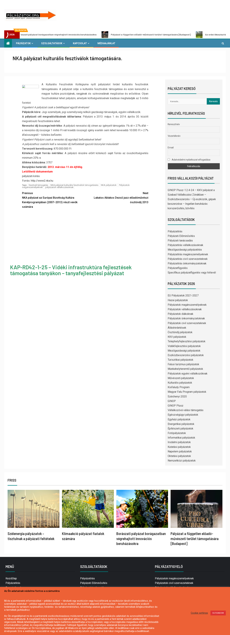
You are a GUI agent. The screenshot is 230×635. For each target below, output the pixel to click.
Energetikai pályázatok (181, 424)
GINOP (172, 401)
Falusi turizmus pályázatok (183, 364)
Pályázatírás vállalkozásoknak (185, 245)
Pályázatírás (175, 231)
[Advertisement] (85, 237)
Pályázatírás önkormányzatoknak (187, 263)
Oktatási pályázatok (179, 456)
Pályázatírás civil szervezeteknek (188, 259)
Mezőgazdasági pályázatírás (185, 249)
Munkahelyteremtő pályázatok (185, 368)
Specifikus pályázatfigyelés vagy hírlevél (192, 272)
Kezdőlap (11, 578)
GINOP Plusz (175, 405)
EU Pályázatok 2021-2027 (183, 295)
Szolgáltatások (51, 43)
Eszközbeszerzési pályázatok (186, 355)
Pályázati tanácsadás (180, 240)
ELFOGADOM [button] (218, 613)
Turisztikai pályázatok (180, 359)
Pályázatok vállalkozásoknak (185, 309)
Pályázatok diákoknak (180, 313)
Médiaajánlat (106, 43)
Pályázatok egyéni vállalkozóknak (187, 373)
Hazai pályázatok (178, 300)
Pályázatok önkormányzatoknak (186, 318)
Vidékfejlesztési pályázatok (184, 346)
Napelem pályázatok (180, 451)
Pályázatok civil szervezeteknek (187, 323)
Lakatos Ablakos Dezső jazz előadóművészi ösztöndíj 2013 (121, 198)
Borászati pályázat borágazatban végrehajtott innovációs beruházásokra (141, 538)
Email (171, 147)
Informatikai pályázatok (181, 437)
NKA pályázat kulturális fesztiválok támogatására (74, 185)
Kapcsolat (80, 43)
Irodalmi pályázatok (179, 442)
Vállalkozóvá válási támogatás (185, 410)
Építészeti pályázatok (180, 428)
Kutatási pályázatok (179, 447)
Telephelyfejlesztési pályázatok (186, 341)
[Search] (223, 43)
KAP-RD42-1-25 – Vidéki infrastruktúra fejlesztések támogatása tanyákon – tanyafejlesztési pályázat (71, 270)
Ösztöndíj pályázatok (180, 332)
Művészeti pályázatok (181, 378)
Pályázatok (23, 43)
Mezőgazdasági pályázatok (184, 350)
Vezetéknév (174, 136)
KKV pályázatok (177, 336)
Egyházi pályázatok (179, 419)
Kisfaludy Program (179, 387)
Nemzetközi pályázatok (182, 460)
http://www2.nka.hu (42, 180)
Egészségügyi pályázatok (183, 414)
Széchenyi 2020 (177, 396)
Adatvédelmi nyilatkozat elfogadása (190, 159)
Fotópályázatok (177, 433)
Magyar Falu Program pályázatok (187, 391)
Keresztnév (174, 124)
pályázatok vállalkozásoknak (59, 187)
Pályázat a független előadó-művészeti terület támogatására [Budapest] (131, 34)
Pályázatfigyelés (178, 268)
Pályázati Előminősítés (181, 236)
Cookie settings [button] (199, 612)
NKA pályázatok (109, 185)
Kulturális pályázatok (180, 382)
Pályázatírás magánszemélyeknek (188, 254)
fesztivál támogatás (38, 185)
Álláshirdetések (177, 327)
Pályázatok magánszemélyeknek (187, 304)
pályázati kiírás (31, 176)
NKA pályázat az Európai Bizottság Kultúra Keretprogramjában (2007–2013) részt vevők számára (49, 200)
